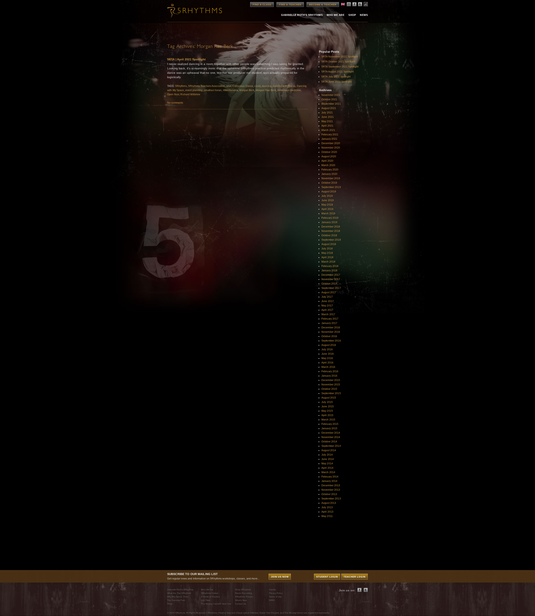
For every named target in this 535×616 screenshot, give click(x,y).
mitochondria (230, 90)
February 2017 (330, 318)
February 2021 (330, 134)
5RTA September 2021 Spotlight (339, 66)
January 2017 (329, 323)
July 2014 (327, 454)
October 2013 (329, 494)
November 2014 (330, 437)
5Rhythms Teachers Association (206, 86)
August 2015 (328, 397)
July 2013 (327, 507)
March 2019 (328, 213)
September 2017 (331, 288)
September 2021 (331, 103)
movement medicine (289, 90)
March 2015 (328, 419)
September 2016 (331, 340)
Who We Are (335, 15)
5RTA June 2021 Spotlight (336, 81)
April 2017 (327, 310)
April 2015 (327, 415)
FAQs (169, 604)
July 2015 (327, 402)
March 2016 (328, 367)
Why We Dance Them (178, 597)
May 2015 (327, 410)
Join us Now (280, 576)
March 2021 (328, 130)
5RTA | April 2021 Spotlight (186, 59)
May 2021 (327, 121)
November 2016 (330, 331)
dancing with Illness (284, 86)
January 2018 (329, 270)
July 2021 (327, 112)
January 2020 (329, 174)
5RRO (272, 600)
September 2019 (331, 187)
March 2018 (328, 261)
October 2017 (329, 283)
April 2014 (327, 467)
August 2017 (328, 292)
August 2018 (328, 244)
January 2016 (329, 375)
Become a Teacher (322, 4)
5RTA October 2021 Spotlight (338, 61)
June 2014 (327, 459)
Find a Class (262, 4)
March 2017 (328, 314)
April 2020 (327, 160)
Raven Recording (243, 593)
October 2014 (329, 441)
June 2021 (327, 117)
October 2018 (329, 235)
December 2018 (330, 226)
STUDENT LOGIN (327, 576)
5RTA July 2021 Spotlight (335, 76)
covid (257, 86)
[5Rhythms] (190, 10)
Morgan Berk (246, 90)
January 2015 (329, 428)
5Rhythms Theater (244, 597)
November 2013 (330, 489)
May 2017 (327, 305)
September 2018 (331, 239)
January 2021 (329, 138)
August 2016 (328, 345)
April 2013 (327, 511)
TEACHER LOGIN (355, 576)
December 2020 (330, 143)
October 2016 (329, 336)
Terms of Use (275, 597)
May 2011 (327, 516)
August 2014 (328, 450)
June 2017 (327, 301)
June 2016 (327, 353)
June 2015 (327, 406)
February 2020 (330, 169)
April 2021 (327, 125)
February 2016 (330, 371)
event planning (194, 90)
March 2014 (328, 472)
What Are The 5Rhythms (179, 593)
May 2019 (327, 204)
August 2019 (328, 191)
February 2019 (330, 217)
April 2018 (327, 257)
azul (228, 86)
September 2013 (331, 498)
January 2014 (329, 481)
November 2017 (330, 279)
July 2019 (327, 195)
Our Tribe (205, 600)
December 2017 (330, 274)
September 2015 (331, 393)
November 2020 (330, 147)
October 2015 (329, 388)
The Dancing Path (176, 600)
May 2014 (327, 463)
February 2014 (330, 476)
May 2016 (327, 358)
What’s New (241, 600)
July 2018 (327, 248)
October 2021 (329, 99)
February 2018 (330, 266)
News (364, 15)
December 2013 (330, 485)
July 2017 (327, 296)
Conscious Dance (242, 86)
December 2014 (330, 432)
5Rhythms (181, 86)
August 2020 (328, 156)
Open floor (173, 94)
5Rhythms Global (209, 593)
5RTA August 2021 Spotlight (337, 71)
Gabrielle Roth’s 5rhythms (302, 15)
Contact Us (240, 604)
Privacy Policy (276, 593)
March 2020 (328, 165)
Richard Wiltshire (190, 94)
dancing (266, 86)
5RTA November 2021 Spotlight (339, 56)
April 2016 (327, 362)
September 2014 (331, 446)
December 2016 (330, 327)
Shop (352, 15)
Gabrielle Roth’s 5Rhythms (180, 589)
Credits (272, 589)
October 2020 (329, 152)
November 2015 (330, 384)
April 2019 (327, 209)
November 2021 (330, 95)
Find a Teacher (290, 4)
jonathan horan (213, 90)
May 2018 (327, 252)
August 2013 (328, 503)
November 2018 (330, 231)
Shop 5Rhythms (243, 589)
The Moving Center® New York (216, 604)
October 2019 (329, 182)
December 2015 (330, 380)
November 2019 (330, 178)
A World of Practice (210, 597)
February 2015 (330, 424)
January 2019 (329, 222)
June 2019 (327, 200)
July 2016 (327, 349)
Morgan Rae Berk (266, 90)
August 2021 (328, 108)
